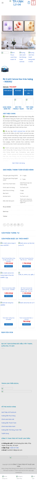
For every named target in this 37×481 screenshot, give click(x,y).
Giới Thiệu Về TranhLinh (8, 412)
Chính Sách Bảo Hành (8, 426)
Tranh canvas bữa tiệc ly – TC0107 (26, 318)
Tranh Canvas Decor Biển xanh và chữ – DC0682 (8, 288)
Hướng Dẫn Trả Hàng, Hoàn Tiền (11, 430)
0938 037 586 (14, 448)
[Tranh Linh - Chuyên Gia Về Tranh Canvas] (17, 3)
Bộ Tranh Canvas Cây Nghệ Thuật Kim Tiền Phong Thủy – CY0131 (26, 289)
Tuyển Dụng (5, 433)
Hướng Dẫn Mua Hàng (8, 415)
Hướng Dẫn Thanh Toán (8, 423)
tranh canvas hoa (19, 131)
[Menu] (2, 2)
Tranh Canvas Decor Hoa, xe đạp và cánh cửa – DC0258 (8, 260)
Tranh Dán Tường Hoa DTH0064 (8, 318)
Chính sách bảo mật (7, 419)
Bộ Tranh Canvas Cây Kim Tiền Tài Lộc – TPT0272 (26, 259)
